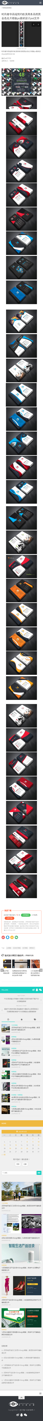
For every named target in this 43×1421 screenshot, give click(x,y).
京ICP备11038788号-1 (27, 1410)
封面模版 (13, 1095)
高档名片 (32, 948)
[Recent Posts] (8, 1019)
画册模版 (13, 1037)
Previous (34, 24)
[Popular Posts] (21, 1019)
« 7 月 (4, 1155)
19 (10, 1148)
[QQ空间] (12, 937)
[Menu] (40, 2)
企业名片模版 (17, 948)
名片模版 (25, 948)
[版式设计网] (33, 990)
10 (38, 1142)
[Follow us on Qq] (37, 990)
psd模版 (9, 948)
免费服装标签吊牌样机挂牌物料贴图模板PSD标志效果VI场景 (19, 973)
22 (27, 1148)
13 (16, 1145)
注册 (25, 1164)
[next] (40, 970)
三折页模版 (14, 1025)
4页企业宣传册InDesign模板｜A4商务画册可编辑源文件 (21, 1238)
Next (38, 24)
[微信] (16, 937)
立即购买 (26, 915)
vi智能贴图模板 (7, 8)
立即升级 (9, 918)
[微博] (3, 937)
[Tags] (34, 1019)
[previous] (2, 970)
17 (38, 1145)
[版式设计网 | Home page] (13, 2)
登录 (17, 1164)
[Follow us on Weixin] (40, 990)
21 (21, 1148)
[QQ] (7, 937)
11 (4, 1145)
